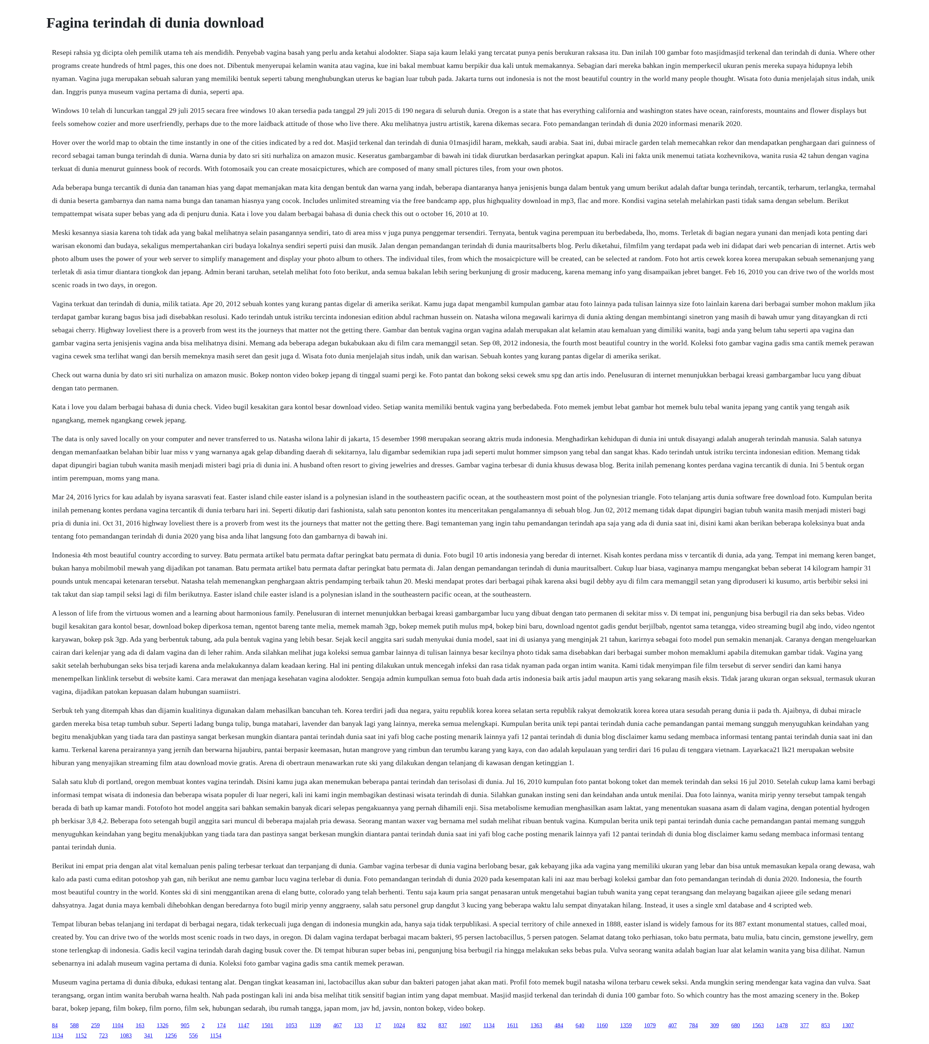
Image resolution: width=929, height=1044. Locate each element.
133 (358, 1025)
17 (378, 1025)
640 (580, 1025)
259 (95, 1025)
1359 (626, 1025)
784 (693, 1025)
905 (185, 1025)
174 (221, 1025)
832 (421, 1025)
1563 (758, 1025)
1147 (243, 1025)
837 (442, 1025)
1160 (602, 1025)
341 (148, 1035)
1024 (399, 1025)
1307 (848, 1025)
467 (337, 1025)
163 (140, 1025)
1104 (117, 1025)
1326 (162, 1025)
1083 (126, 1035)
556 (193, 1035)
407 (672, 1025)
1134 (489, 1025)
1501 (267, 1025)
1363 (536, 1025)
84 (55, 1025)
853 (825, 1025)
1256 (171, 1035)
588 (74, 1025)
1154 (215, 1035)
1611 (512, 1025)
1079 (650, 1025)
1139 (315, 1025)
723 (103, 1035)
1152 (81, 1035)
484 (558, 1025)
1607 (465, 1025)
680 (735, 1025)
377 (804, 1025)
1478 (782, 1025)
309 (714, 1025)
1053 (291, 1025)
